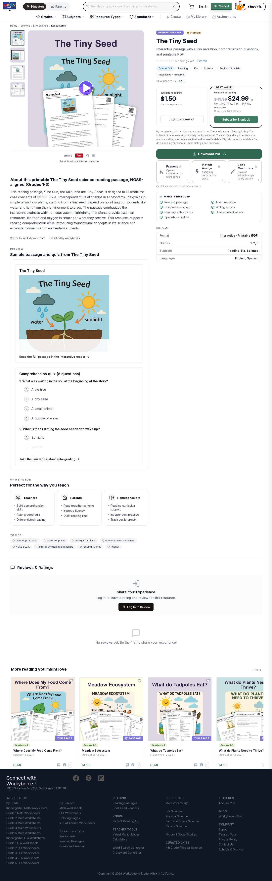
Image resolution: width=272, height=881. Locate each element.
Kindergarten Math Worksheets (26, 808)
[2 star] (161, 60)
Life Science (40, 25)
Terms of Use (218, 131)
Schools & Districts (231, 849)
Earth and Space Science (182, 821)
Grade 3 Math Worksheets (23, 823)
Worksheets (67, 836)
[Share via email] (93, 155)
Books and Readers (73, 846)
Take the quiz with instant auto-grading (47, 459)
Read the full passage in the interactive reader (52, 356)
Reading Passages (72, 841)
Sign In (203, 6)
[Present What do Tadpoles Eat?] (196, 765)
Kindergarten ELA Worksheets (26, 838)
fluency (115, 546)
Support (224, 829)
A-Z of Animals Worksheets (77, 823)
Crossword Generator (127, 852)
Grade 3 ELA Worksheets (22, 853)
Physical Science (177, 816)
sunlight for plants (85, 540)
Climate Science (176, 826)
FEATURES (226, 798)
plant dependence (26, 540)
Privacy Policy (240, 131)
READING (119, 798)
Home (13, 25)
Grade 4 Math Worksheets (23, 828)
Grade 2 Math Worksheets (23, 818)
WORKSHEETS (16, 798)
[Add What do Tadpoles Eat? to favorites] (208, 681)
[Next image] (138, 88)
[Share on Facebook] (87, 155)
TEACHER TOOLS (125, 829)
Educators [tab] (38, 6)
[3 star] (165, 60)
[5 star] (172, 60)
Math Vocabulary (177, 803)
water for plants (56, 540)
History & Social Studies (181, 834)
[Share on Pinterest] (79, 156)
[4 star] (168, 60)
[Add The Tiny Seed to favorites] (142, 37)
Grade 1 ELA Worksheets (22, 843)
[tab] (17, 38)
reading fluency (92, 546)
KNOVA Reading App (126, 821)
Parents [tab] (60, 6)
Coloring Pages (70, 818)
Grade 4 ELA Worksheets (22, 858)
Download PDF (209, 154)
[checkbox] (70, 765)
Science (25, 25)
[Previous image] (33, 88)
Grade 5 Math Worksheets (23, 833)
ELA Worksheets (70, 813)
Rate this (202, 60)
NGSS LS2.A (23, 546)
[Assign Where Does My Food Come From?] (64, 765)
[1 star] (157, 60)
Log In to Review (138, 607)
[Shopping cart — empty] (191, 6)
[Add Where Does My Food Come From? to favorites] (71, 681)
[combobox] (131, 6)
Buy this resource (182, 119)
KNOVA (118, 816)
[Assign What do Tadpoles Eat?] (201, 765)
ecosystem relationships (119, 540)
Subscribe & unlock (236, 119)
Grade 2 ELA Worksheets (22, 848)
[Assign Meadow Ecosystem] (133, 765)
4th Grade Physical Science (184, 847)
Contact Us (226, 844)
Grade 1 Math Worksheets (23, 813)
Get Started (221, 6)
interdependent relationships (56, 546)
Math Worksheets (71, 808)
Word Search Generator (128, 847)
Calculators (120, 839)
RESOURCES (175, 798)
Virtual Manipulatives (126, 834)
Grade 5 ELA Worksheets (22, 863)
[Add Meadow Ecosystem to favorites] (139, 681)
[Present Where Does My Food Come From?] (59, 765)
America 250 (227, 803)
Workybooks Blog (231, 816)
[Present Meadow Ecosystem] (127, 765)
